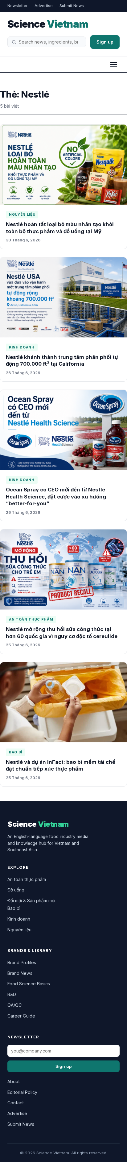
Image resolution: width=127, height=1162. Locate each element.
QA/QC (14, 1005)
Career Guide (21, 1015)
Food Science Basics (28, 983)
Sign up (104, 41)
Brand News (19, 973)
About (13, 1081)
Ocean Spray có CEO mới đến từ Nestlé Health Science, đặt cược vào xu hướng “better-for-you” (56, 496)
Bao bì (15, 752)
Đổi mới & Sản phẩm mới (31, 900)
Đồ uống (15, 889)
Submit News (71, 5)
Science (47, 24)
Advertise (44, 5)
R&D (11, 994)
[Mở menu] (114, 64)
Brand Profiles (21, 962)
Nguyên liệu (22, 214)
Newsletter (17, 5)
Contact (15, 1102)
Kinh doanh (22, 347)
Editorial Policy (22, 1092)
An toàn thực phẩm (31, 619)
